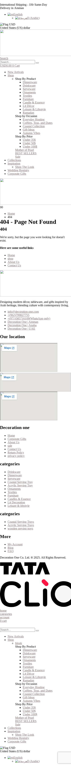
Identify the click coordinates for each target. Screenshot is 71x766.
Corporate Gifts (17, 173)
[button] (4, 58)
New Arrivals (16, 72)
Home (11, 255)
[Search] (37, 62)
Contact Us (14, 265)
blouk (18, 643)
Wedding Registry (18, 170)
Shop (11, 75)
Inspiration (14, 163)
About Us (13, 262)
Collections (14, 160)
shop (10, 258)
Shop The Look (24, 166)
